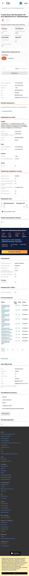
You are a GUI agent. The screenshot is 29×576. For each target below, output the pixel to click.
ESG (2, 449)
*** (2, 33)
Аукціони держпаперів (6, 475)
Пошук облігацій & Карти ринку (8, 434)
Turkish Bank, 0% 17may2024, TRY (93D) (5, 325)
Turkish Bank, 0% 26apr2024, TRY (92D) (6, 328)
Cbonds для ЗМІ (4, 529)
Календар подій (4, 466)
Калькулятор (4, 543)
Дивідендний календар (6, 461)
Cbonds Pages (4, 445)
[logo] (8, 3)
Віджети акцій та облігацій (7, 488)
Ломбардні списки (5, 447)
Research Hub (4, 524)
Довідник (5, 55)
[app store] (15, 553)
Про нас (3, 536)
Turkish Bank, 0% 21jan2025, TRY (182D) (5, 320)
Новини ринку (4, 522)
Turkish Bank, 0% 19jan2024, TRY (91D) (6, 335)
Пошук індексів (4, 503)
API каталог (3, 498)
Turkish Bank (18, 131)
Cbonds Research (4, 526)
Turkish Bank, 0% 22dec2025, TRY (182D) (5, 307)
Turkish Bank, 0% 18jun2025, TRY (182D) (5, 316)
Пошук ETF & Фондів (5, 517)
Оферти (2, 472)
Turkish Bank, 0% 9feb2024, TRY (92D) (6, 332)
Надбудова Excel (4, 484)
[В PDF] (3, 20)
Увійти (26, 3)
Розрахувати (14, 73)
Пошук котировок (5, 438)
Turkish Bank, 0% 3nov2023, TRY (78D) (6, 338)
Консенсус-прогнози (5, 510)
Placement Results (7, 111)
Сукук (2, 451)
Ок (14, 573)
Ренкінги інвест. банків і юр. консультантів (10, 442)
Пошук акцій (4, 459)
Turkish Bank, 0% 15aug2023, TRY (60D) (5, 342)
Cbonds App (3, 491)
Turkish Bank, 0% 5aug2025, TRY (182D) (5, 311)
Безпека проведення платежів (8, 538)
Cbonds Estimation (5, 440)
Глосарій (3, 531)
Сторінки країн (4, 505)
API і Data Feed (4, 496)
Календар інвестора (5, 479)
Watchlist (3, 486)
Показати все (4, 358)
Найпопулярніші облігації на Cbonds (9, 453)
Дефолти (3, 468)
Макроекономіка (4, 512)
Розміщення (3, 470)
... (17, 349)
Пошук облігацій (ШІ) (5, 436)
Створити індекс (4, 507)
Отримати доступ (14, 252)
